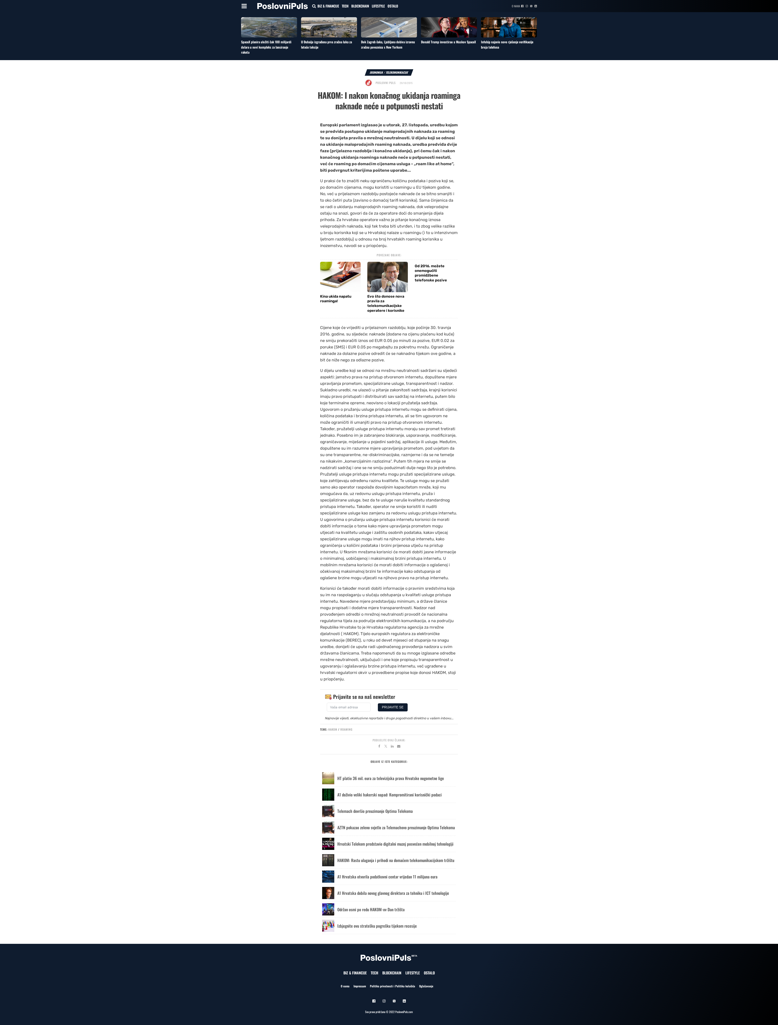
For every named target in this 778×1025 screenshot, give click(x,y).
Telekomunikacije (397, 72)
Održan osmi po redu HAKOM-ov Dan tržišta (371, 909)
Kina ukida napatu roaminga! (335, 298)
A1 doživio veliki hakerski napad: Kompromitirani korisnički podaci (389, 795)
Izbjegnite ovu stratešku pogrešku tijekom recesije (377, 926)
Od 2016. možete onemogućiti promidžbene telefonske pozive (431, 273)
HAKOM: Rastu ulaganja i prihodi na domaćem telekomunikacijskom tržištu (395, 860)
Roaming (346, 729)
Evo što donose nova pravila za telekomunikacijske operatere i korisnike (385, 303)
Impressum (360, 986)
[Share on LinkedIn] (392, 747)
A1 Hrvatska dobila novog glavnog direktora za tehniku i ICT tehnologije (393, 893)
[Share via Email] (398, 747)
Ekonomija (376, 72)
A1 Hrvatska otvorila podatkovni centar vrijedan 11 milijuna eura (387, 877)
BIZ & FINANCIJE (328, 6)
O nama (516, 6)
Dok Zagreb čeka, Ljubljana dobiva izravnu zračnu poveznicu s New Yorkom (388, 44)
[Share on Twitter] (386, 747)
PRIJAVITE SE (393, 707)
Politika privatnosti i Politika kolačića (392, 986)
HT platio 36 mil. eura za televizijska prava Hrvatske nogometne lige (390, 778)
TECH (345, 6)
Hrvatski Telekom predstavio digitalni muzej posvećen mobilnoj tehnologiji (395, 844)
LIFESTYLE (378, 6)
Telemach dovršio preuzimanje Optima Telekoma (375, 811)
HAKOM (332, 729)
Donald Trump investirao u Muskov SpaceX (448, 41)
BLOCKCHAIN (360, 6)
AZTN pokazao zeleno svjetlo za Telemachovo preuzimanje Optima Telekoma (396, 827)
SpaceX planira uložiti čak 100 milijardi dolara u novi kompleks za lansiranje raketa (266, 47)
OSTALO (393, 6)
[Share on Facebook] (379, 747)
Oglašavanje (426, 986)
